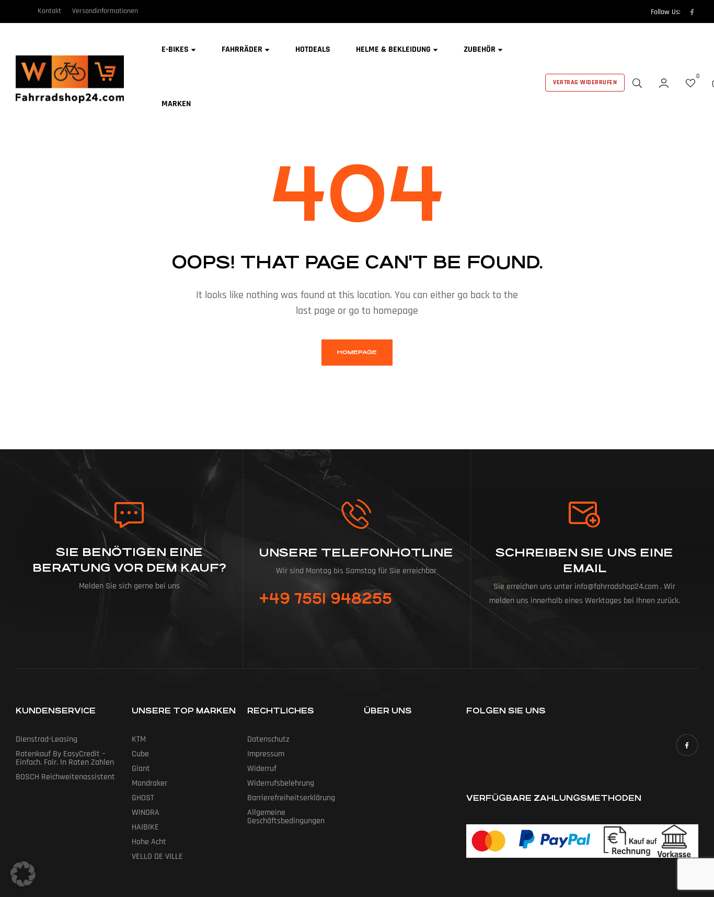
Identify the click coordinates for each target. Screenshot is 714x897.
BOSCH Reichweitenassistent (65, 776)
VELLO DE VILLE (157, 856)
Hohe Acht (149, 841)
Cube (140, 753)
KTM (139, 739)
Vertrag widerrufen (585, 82)
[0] (690, 82)
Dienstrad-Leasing (46, 739)
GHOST (143, 797)
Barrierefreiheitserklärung (291, 797)
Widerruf (262, 768)
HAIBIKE (145, 827)
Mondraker (149, 783)
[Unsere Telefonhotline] (356, 514)
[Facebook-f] (692, 12)
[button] (23, 874)
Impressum (265, 753)
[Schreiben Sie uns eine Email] (584, 515)
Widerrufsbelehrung (280, 783)
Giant (141, 768)
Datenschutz (268, 739)
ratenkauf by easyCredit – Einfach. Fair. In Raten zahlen (65, 758)
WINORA (145, 812)
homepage (357, 352)
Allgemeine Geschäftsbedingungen (286, 816)
